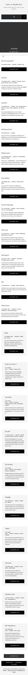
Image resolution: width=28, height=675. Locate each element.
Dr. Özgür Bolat (21, 106)
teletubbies (9, 210)
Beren (14, 64)
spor (10, 82)
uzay (2, 183)
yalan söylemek (12, 310)
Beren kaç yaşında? (7, 61)
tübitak (20, 436)
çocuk (19, 81)
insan (8, 502)
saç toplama (20, 208)
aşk (18, 285)
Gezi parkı (7, 563)
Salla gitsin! (5, 255)
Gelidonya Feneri (6, 129)
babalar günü (5, 158)
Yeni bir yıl (4, 230)
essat (20, 533)
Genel (16, 500)
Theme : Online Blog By (10, 670)
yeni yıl (10, 235)
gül (15, 630)
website (12, 471)
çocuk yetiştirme (17, 403)
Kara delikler (5, 178)
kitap (6, 82)
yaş (23, 64)
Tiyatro (6, 528)
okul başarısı (14, 107)
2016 (17, 233)
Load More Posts (14, 656)
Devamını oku (14, 69)
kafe (18, 630)
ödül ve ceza (5, 107)
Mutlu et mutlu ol (10, 364)
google (6, 471)
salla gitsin (10, 260)
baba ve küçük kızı (14, 4)
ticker (19, 64)
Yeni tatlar (7, 397)
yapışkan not (11, 599)
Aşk (2, 282)
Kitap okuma (5, 305)
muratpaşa (11, 568)
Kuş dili (6, 431)
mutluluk (17, 369)
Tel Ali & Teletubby (7, 205)
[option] (14, 37)
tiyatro (6, 535)
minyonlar (4, 235)
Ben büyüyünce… (9, 626)
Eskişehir (22, 233)
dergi (10, 436)
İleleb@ (7, 497)
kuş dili (15, 436)
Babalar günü (5, 153)
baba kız (21, 285)
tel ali (3, 210)
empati (6, 405)
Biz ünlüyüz (8, 464)
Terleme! (14, 48)
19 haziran (22, 156)
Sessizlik (4, 103)
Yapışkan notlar (9, 594)
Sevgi (6, 333)
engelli (16, 533)
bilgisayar (17, 469)
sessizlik (21, 107)
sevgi (3, 109)
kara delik (20, 181)
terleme (14, 82)
